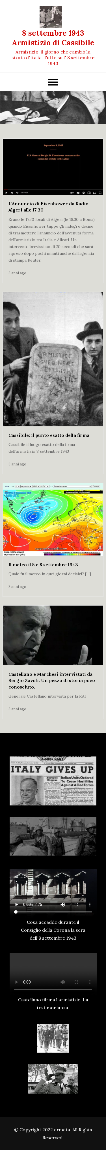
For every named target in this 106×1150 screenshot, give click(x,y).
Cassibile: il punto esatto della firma (48, 435)
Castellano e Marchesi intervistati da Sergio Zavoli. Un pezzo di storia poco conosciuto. (51, 680)
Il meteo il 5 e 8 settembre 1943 (43, 564)
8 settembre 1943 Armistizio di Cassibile (53, 37)
